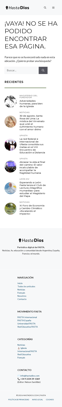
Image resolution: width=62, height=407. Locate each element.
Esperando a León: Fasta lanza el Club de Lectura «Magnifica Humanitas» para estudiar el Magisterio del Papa (33, 189)
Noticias (21, 289)
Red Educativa (24, 354)
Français (21, 292)
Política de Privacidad (18, 399)
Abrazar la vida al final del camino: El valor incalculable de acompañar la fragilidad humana (32, 167)
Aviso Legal (37, 399)
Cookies (50, 399)
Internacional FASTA (27, 351)
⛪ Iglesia (22, 348)
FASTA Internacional (27, 317)
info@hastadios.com (29, 375)
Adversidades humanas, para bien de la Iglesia (31, 103)
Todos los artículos (26, 286)
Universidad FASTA (26, 323)
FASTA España (24, 320)
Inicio (20, 283)
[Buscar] (43, 70)
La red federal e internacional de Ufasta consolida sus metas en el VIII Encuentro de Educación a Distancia (32, 145)
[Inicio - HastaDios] (31, 242)
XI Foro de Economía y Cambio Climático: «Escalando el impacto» (32, 209)
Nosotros (21, 296)
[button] (45, 7)
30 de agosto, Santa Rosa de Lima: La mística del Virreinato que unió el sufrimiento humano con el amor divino (32, 122)
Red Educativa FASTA (27, 326)
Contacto (21, 299)
